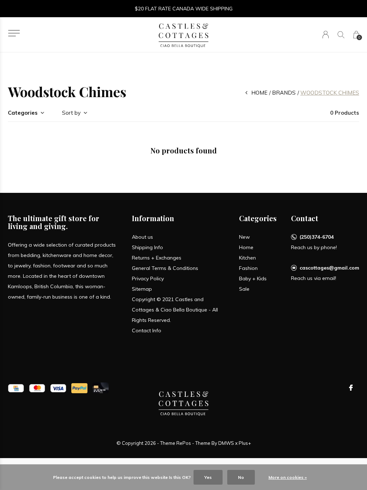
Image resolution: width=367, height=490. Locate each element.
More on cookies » (287, 477)
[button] (14, 33)
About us (142, 237)
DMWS (226, 443)
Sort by (71, 112)
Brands (284, 92)
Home (259, 92)
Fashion (248, 268)
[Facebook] (351, 387)
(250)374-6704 (317, 237)
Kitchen (247, 257)
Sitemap (142, 289)
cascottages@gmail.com (329, 268)
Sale (244, 289)
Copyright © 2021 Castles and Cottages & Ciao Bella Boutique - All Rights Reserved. (175, 309)
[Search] (341, 34)
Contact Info (146, 330)
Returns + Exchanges (156, 257)
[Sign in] (326, 34)
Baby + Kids (253, 278)
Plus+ (245, 443)
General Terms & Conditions (165, 268)
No (241, 477)
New (244, 237)
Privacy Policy (148, 278)
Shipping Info (147, 247)
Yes (208, 477)
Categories (23, 112)
